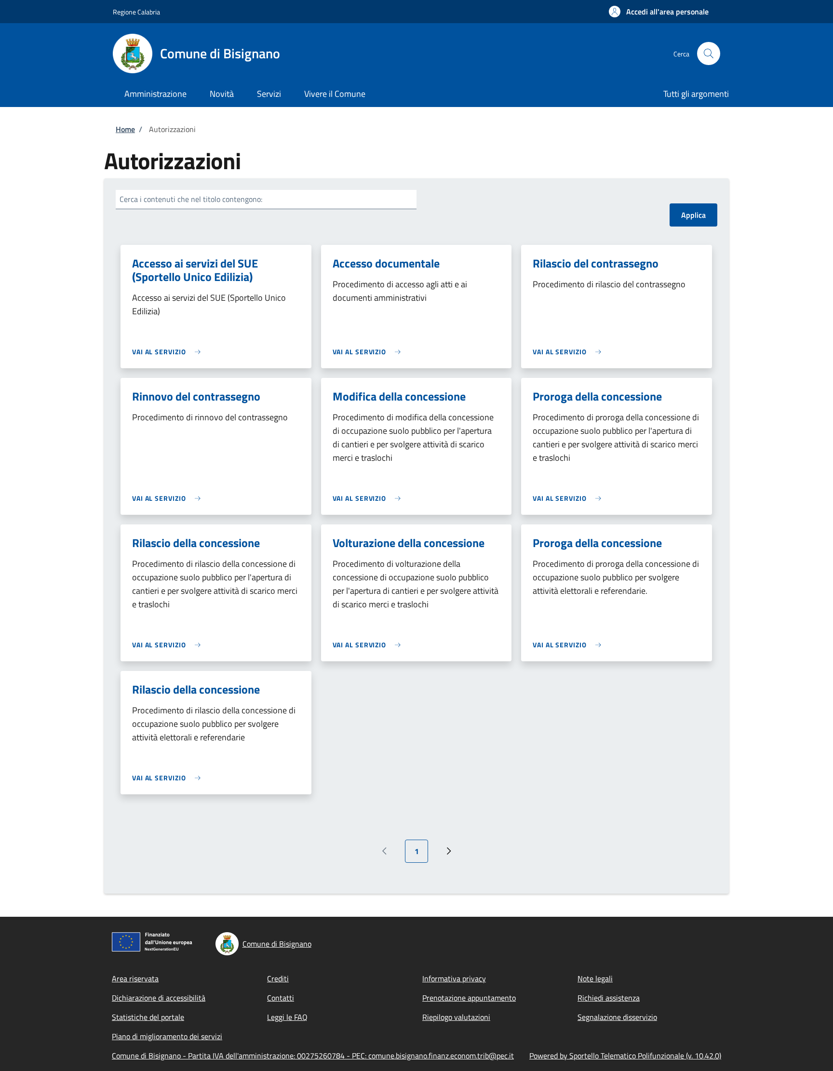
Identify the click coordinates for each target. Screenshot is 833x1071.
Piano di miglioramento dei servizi (167, 1036)
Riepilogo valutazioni (456, 1017)
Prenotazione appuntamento (469, 998)
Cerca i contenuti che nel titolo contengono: (191, 199)
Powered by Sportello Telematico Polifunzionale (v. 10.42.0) (625, 1055)
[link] (168, 352)
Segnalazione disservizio (617, 1017)
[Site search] (708, 53)
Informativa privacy (454, 978)
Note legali (595, 978)
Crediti (278, 978)
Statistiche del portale (148, 1017)
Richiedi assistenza (609, 998)
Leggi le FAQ (287, 1017)
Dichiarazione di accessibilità (158, 998)
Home (125, 129)
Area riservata (135, 978)
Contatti (280, 998)
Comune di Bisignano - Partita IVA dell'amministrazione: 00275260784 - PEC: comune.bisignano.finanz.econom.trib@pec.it (313, 1055)
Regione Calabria (136, 12)
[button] (658, 11)
